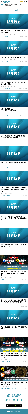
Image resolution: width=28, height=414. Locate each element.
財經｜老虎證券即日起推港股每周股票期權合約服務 (13, 31)
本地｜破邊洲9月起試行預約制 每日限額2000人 (16, 4)
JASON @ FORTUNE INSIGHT (7, 193)
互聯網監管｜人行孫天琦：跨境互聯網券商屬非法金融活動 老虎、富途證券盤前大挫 (14, 273)
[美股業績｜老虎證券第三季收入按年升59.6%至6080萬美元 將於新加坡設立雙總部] (14, 207)
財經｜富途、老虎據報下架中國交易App (13, 162)
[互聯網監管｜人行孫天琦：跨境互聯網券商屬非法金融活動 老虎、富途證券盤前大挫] (14, 262)
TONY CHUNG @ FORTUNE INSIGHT (8, 34)
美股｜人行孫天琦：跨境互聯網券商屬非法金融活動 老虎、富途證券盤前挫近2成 (13, 301)
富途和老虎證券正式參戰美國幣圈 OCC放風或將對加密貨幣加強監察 (14, 383)
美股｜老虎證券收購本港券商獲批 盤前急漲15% (14, 327)
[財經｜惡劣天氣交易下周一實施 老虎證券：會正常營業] (14, 73)
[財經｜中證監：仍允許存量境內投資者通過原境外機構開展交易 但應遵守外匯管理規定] (14, 178)
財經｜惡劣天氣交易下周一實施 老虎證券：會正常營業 (13, 83)
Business (3, 388)
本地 (6, 88)
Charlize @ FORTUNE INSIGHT (7, 386)
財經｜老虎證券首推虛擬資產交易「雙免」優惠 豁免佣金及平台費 (13, 136)
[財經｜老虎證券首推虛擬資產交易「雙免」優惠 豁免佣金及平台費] (14, 126)
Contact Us (11, 409)
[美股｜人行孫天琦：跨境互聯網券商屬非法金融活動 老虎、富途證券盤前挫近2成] (14, 290)
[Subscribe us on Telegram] (21, 400)
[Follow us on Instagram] (10, 400)
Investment (9, 361)
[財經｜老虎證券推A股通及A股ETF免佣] (14, 48)
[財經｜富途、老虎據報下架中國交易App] (14, 153)
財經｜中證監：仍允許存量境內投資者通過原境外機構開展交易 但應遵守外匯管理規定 (14, 189)
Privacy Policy (16, 409)
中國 (2, 195)
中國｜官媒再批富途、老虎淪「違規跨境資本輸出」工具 (13, 245)
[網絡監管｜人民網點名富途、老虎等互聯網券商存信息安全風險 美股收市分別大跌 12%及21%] (14, 344)
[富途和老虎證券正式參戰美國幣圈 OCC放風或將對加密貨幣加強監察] (14, 373)
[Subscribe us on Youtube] (17, 400)
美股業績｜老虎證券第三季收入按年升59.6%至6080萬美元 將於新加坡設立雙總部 (14, 217)
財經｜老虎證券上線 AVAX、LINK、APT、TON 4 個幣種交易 (12, 110)
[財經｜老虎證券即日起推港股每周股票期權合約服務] (14, 21)
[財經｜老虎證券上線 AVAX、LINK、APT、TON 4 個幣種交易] (14, 99)
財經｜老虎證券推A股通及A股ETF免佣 (13, 57)
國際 (6, 167)
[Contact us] (14, 400)
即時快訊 (2, 36)
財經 (6, 36)
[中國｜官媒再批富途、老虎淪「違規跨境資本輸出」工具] (14, 235)
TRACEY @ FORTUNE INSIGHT (7, 248)
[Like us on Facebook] (6, 400)
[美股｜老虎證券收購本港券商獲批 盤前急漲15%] (14, 317)
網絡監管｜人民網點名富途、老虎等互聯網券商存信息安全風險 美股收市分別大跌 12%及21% (14, 355)
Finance (3, 279)
